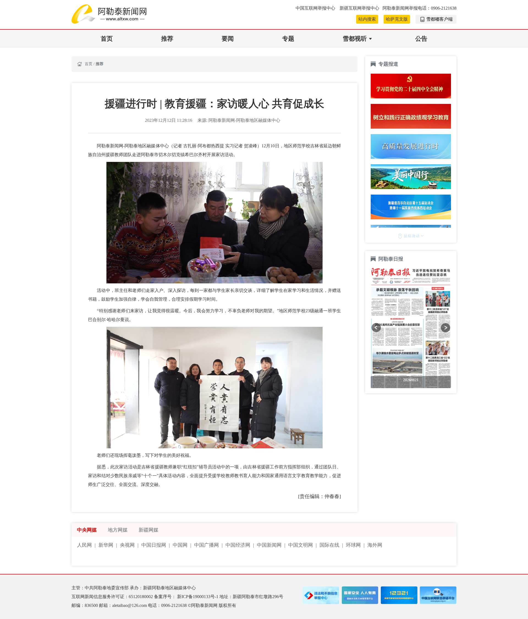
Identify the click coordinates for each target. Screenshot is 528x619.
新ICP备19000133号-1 (198, 596)
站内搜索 (367, 19)
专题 (288, 38)
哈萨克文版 (397, 19)
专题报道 (388, 64)
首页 (107, 38)
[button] (376, 327)
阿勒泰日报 (391, 259)
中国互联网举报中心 (316, 8)
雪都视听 (355, 38)
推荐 (167, 38)
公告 (421, 38)
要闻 (228, 38)
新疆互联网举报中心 (359, 8)
